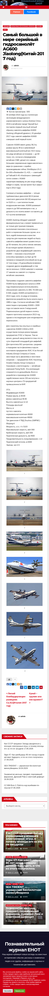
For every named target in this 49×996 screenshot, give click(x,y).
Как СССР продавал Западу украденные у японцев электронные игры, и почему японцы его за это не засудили (24, 746)
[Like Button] (9, 679)
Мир (30, 905)
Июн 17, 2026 (13, 848)
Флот (5, 29)
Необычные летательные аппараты (23, 26)
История (24, 905)
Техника (9, 830)
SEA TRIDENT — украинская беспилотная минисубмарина (23, 889)
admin (16, 66)
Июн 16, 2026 (13, 897)
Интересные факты (12, 905)
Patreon (16, 12)
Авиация (6, 26)
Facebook (31, 12)
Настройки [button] (7, 991)
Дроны (8, 884)
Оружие (39, 26)
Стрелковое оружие (20, 857)
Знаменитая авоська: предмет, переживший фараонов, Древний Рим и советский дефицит (24, 912)
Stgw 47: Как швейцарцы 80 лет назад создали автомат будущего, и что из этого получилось (23, 864)
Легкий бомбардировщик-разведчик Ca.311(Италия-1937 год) (16, 699)
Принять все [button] (19, 991)
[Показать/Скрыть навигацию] (26, 7)
